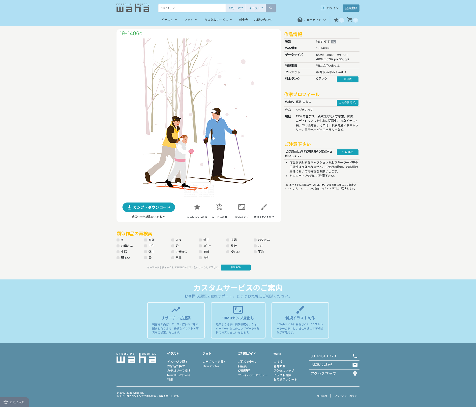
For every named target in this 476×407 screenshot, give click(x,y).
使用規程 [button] (347, 152)
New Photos (211, 366)
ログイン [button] (329, 8)
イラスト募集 (282, 375)
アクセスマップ (283, 371)
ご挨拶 (277, 362)
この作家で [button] (348, 102)
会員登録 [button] (351, 8)
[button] (339, 20)
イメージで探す (177, 362)
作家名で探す (176, 366)
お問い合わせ (263, 20)
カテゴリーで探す (179, 371)
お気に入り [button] (14, 402)
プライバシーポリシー (253, 375)
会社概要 (279, 366)
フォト (191, 19)
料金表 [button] (348, 79)
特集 (170, 379)
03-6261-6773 (323, 356)
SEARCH (236, 267)
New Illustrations (178, 375)
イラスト (255, 8)
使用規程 (244, 371)
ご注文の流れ (247, 362)
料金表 (243, 20)
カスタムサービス (218, 19)
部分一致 (235, 8)
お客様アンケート (285, 379)
